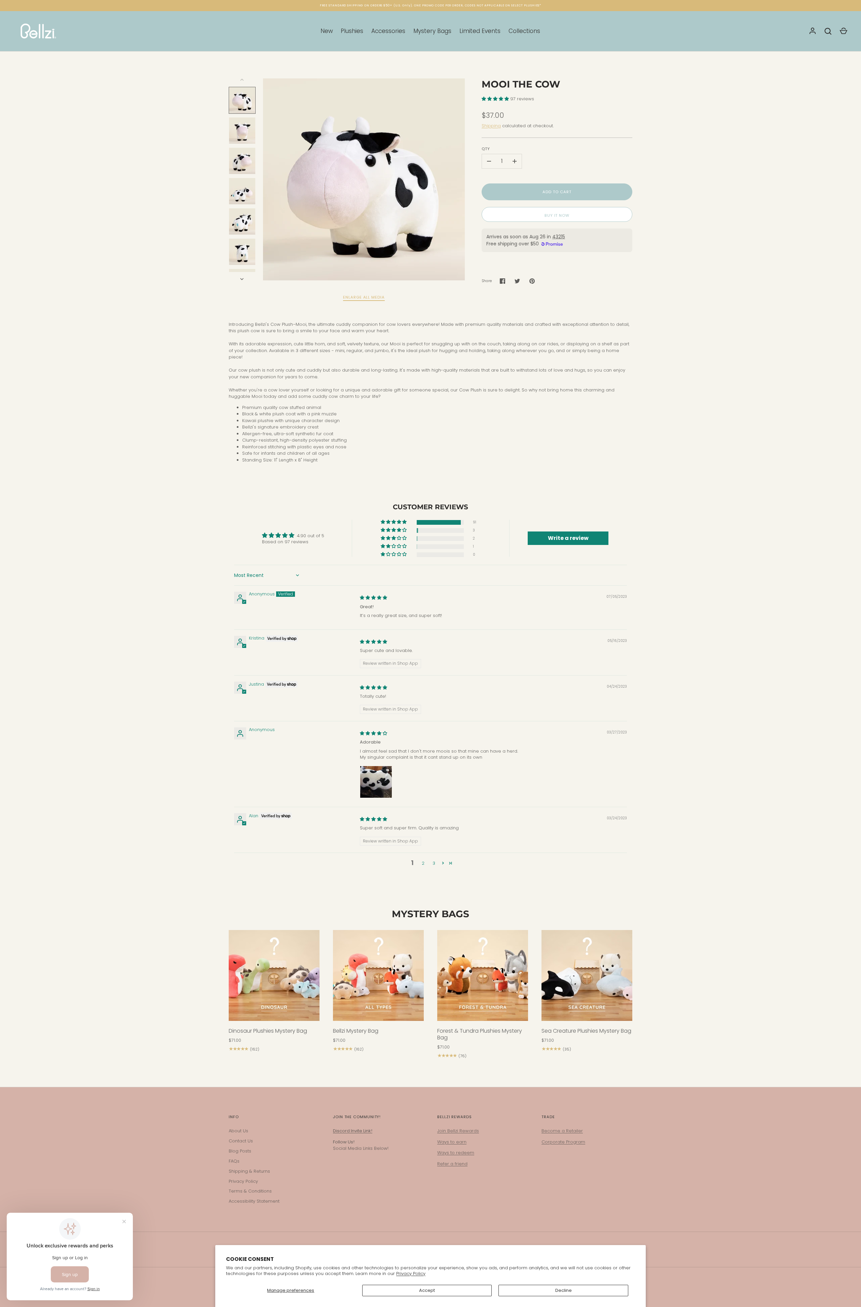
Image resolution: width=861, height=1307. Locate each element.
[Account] (812, 31)
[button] (496, 99)
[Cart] (843, 31)
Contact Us (241, 1141)
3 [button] (434, 863)
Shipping (491, 126)
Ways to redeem (455, 1152)
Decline (563, 1290)
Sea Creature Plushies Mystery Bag (586, 1031)
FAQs (234, 1161)
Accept (427, 1290)
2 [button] (423, 863)
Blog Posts (240, 1151)
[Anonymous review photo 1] (376, 782)
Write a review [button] (568, 538)
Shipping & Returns (249, 1171)
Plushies (352, 31)
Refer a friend (452, 1164)
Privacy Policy (410, 1273)
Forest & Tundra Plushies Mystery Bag (479, 1034)
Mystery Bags (432, 31)
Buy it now (557, 215)
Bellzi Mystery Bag (355, 1031)
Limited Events (479, 31)
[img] (373, 597)
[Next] (242, 279)
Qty (486, 148)
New (327, 31)
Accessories (388, 31)
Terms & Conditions (250, 1191)
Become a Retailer (562, 1131)
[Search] (828, 31)
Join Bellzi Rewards (458, 1131)
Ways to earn (451, 1142)
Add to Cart (556, 192)
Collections (524, 31)
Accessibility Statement (254, 1201)
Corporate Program (563, 1142)
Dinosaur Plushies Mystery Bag (268, 1031)
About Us (238, 1131)
